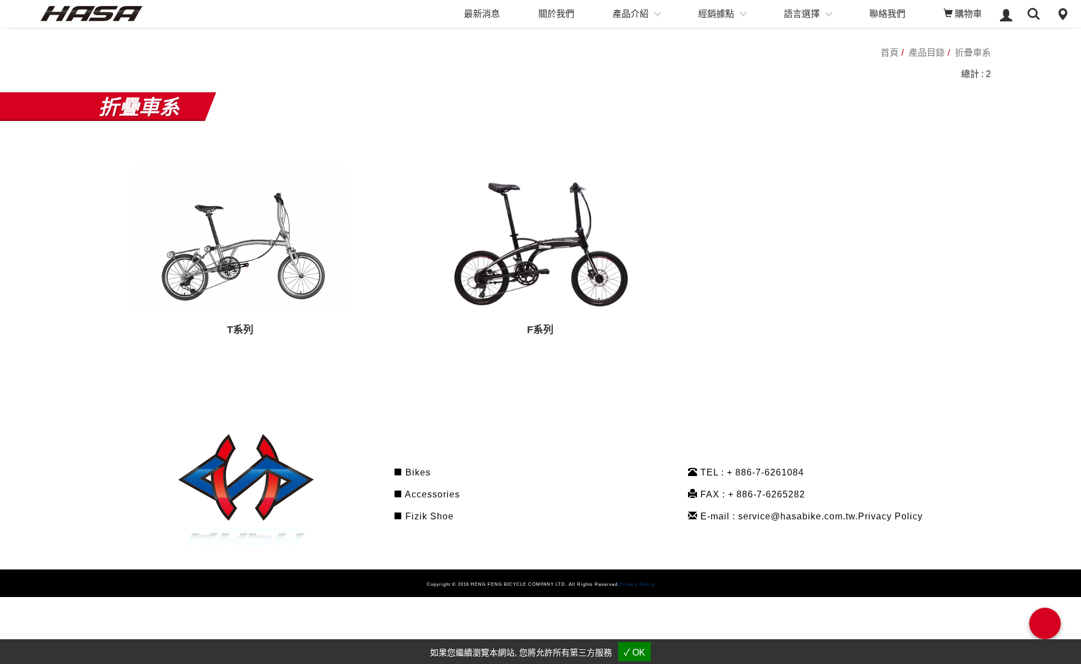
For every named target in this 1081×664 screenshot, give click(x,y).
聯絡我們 (887, 14)
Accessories (431, 494)
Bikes (417, 472)
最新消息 (482, 14)
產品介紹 (631, 14)
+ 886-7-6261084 (765, 472)
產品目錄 (927, 52)
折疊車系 (973, 52)
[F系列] (540, 238)
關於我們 (556, 14)
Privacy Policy (890, 516)
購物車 (967, 14)
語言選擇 (802, 14)
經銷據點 (716, 14)
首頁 (890, 52)
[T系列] (240, 238)
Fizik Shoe (428, 516)
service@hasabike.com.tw (796, 516)
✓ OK (634, 652)
